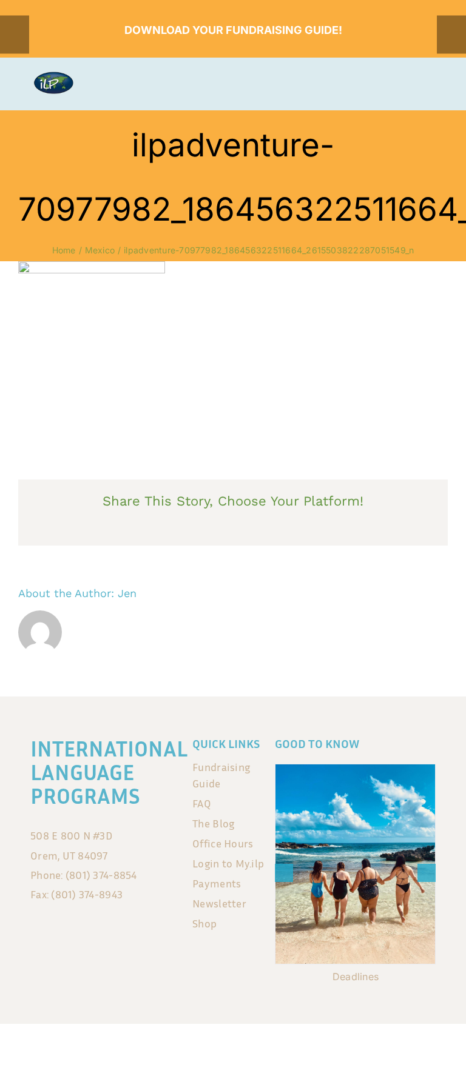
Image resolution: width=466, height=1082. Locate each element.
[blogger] (271, 1049)
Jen (127, 593)
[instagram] (220, 1049)
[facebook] (194, 1049)
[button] (284, 873)
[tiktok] (245, 1049)
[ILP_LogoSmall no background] (53, 76)
